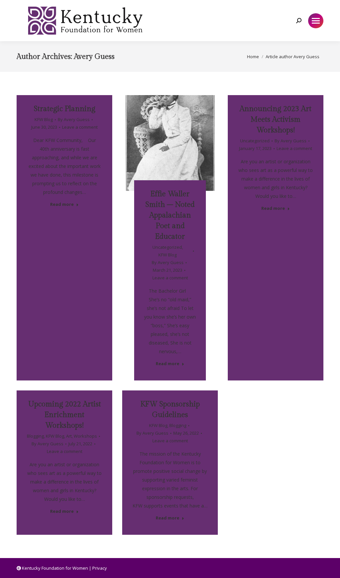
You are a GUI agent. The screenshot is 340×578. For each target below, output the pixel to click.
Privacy (99, 568)
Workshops (85, 436)
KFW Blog (44, 119)
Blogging (35, 436)
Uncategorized (167, 247)
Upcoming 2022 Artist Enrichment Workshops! (64, 415)
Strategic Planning (64, 108)
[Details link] (179, 137)
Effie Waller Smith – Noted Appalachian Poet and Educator (170, 215)
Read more (62, 204)
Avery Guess (94, 56)
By (74, 119)
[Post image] (170, 143)
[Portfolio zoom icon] (161, 137)
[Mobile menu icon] (315, 20)
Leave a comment (80, 127)
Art (69, 436)
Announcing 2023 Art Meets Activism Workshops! (275, 119)
